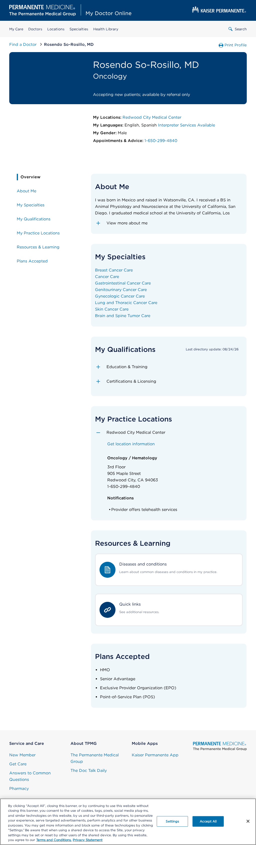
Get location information (131, 444)
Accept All (208, 821)
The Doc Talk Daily (88, 770)
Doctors (35, 29)
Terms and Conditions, (54, 840)
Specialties (79, 29)
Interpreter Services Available (186, 125)
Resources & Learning (38, 247)
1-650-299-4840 (160, 140)
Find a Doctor (23, 44)
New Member (22, 755)
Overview (30, 177)
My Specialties (30, 205)
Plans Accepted (32, 261)
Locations (55, 29)
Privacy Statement (87, 840)
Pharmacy (19, 788)
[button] (169, 223)
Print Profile (235, 45)
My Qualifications (33, 219)
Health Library (105, 29)
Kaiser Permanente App (155, 755)
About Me (26, 191)
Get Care (17, 764)
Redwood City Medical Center (151, 117)
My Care (16, 29)
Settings (172, 821)
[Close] (248, 821)
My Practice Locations (38, 233)
